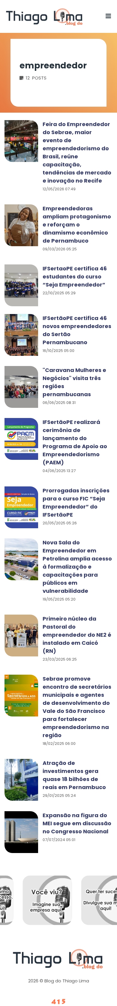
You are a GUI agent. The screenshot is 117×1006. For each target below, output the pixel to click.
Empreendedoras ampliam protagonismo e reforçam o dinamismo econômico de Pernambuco (77, 224)
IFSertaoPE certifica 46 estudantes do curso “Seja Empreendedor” (75, 276)
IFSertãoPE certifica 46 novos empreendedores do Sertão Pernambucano (77, 330)
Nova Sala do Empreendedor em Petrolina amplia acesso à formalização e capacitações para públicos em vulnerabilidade (77, 567)
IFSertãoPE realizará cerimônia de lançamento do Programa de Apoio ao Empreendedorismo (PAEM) (75, 442)
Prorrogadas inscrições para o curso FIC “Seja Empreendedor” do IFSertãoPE (76, 502)
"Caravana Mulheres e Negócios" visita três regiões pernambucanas (74, 382)
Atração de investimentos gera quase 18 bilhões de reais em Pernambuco (74, 775)
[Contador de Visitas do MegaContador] (58, 1002)
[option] (75, 904)
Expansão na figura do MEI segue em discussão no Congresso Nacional (77, 823)
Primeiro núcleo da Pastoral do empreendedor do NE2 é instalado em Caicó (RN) (77, 635)
